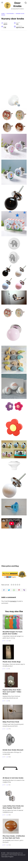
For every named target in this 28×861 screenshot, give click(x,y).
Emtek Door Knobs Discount (13, 750)
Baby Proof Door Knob (11, 722)
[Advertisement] (14, 49)
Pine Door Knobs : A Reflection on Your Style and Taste (14, 837)
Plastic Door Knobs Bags (12, 662)
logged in (13, 601)
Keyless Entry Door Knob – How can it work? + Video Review (12, 692)
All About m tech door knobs (13, 778)
